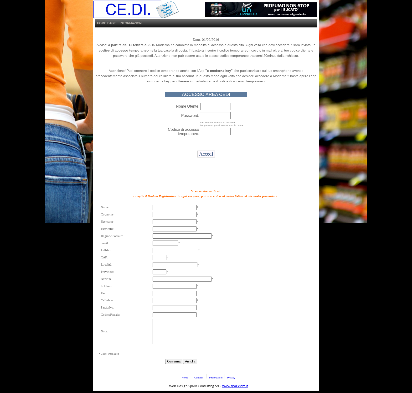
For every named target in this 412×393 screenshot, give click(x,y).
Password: (190, 116)
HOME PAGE (106, 23)
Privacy (231, 377)
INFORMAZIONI (131, 23)
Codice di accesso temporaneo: (183, 131)
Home (185, 377)
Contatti (198, 377)
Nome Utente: (187, 106)
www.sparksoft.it (235, 386)
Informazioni (215, 377)
